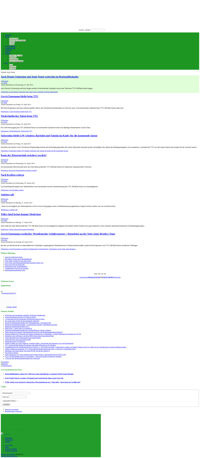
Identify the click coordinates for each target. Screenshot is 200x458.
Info (6, 63)
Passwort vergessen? (12, 409)
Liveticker (12, 69)
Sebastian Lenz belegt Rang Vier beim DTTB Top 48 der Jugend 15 (27, 351)
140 (89, 277)
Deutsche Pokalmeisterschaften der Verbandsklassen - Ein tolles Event (28, 323)
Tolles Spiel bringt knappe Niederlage (21, 214)
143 (96, 277)
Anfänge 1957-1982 (15, 55)
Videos (7, 52)
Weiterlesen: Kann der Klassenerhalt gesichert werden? (19, 170)
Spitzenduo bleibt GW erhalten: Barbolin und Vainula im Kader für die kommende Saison (49, 135)
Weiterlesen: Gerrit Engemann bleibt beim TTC (16, 111)
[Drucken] (4, 81)
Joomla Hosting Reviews (9, 456)
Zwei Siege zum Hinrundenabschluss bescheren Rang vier (24, 263)
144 (99, 277)
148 (109, 277)
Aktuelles (8, 35)
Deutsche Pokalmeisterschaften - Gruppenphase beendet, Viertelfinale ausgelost (31, 325)
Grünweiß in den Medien (17, 41)
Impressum (12, 67)
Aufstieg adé (7, 194)
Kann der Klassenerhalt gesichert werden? (24, 155)
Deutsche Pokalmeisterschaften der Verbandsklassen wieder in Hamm (28, 330)
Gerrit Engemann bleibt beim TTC (19, 96)
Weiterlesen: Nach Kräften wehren (12, 190)
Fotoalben (8, 50)
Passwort (5, 397)
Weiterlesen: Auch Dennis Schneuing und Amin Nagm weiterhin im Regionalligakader (29, 92)
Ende (118, 277)
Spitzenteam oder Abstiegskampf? (16, 266)
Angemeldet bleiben (9, 401)
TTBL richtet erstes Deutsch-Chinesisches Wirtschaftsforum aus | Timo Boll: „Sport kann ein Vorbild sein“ (43, 382)
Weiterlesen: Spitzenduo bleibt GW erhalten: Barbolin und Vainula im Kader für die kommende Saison (34, 151)
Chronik (7, 54)
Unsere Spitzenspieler (16, 61)
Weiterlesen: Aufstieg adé (9, 210)
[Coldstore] (5, 362)
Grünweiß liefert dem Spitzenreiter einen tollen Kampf (23, 338)
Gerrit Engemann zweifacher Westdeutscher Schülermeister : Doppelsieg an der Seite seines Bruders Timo (58, 233)
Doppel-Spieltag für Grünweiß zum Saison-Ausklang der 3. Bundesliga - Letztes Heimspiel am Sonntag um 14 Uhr (43, 334)
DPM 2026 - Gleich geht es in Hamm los (18, 328)
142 (93, 277)
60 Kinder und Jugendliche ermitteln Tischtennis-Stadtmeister (25, 315)
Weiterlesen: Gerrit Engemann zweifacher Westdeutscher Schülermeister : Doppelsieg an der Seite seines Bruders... (38, 249)
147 (106, 277)
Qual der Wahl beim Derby (14, 257)
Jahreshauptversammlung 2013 (15, 270)
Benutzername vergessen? (13, 411)
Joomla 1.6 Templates (8, 454)
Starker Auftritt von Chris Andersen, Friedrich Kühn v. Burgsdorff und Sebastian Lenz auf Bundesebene (39, 343)
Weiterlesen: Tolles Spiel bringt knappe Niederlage (17, 229)
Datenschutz (9, 440)
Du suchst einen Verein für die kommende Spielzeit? (22, 321)
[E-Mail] (4, 83)
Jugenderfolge (13, 59)
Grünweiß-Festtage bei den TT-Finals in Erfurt (20, 317)
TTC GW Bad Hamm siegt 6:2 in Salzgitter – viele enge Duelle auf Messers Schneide (33, 356)
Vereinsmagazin (10, 48)
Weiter (114, 277)
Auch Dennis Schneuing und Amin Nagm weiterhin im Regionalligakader (40, 76)
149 (111, 277)
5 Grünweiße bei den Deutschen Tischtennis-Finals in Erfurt (24, 319)
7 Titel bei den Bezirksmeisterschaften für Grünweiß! (22, 358)
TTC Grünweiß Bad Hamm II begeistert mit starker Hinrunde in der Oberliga (30, 345)
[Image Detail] (11, 307)
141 (91, 277)
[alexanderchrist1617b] (8, 293)
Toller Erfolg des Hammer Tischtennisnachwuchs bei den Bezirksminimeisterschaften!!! (34, 332)
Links (11, 65)
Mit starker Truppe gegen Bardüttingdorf (18, 259)
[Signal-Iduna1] (6, 366)
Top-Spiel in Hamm (11, 353)
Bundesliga (13, 57)
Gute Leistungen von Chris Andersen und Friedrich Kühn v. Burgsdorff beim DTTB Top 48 (35, 355)
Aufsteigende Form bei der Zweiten (16, 268)
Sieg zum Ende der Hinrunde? (15, 265)
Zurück (85, 277)
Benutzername (7, 393)
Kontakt (11, 44)
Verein (7, 37)
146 (103, 277)
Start (81, 277)
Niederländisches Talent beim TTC (19, 116)
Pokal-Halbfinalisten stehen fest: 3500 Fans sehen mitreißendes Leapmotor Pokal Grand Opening (39, 374)
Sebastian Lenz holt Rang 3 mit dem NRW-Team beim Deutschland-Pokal (29, 336)
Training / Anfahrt (11, 449)
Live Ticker (9, 445)
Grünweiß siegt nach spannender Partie (18, 340)
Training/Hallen (10, 46)
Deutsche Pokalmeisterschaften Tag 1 (17, 326)
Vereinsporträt (13, 39)
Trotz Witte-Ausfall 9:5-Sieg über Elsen (18, 261)
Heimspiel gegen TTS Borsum (15, 341)
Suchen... (82, 30)
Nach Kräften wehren (12, 175)
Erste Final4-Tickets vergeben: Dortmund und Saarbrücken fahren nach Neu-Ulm (34, 378)
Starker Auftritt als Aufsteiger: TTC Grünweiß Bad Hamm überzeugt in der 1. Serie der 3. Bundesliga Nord (40, 349)
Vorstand (12, 42)
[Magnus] (4, 364)
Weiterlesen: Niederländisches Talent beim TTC (16, 131)
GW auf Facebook (11, 451)
